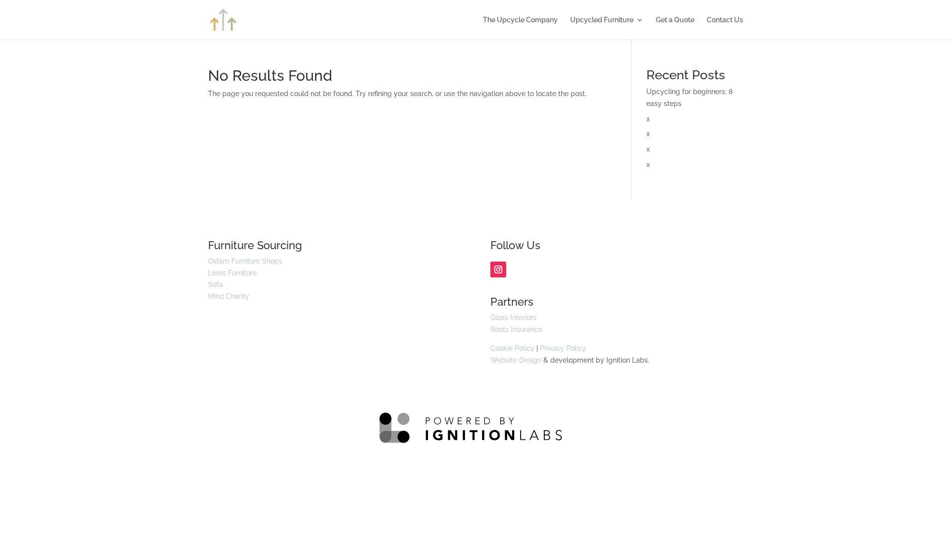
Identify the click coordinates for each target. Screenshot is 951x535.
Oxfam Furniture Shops (245, 261)
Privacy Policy (563, 348)
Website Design (515, 360)
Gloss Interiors (513, 317)
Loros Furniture (232, 273)
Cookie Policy (512, 348)
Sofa (215, 284)
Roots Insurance (516, 329)
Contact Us (725, 20)
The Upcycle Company (520, 20)
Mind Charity (228, 296)
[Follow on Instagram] (498, 269)
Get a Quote (675, 20)
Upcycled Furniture (602, 20)
